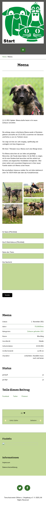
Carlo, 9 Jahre (14, 420)
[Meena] (23, 96)
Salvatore (33, 420)
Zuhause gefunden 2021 (35, 331)
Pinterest (25, 396)
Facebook (5, 396)
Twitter (15, 396)
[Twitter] (20, 488)
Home (4, 57)
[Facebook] (27, 488)
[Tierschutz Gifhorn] (23, 22)
